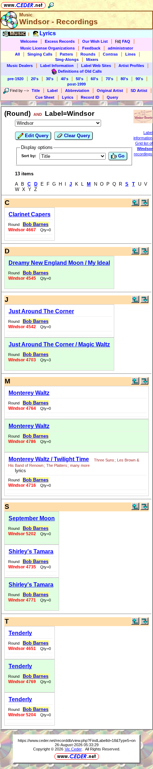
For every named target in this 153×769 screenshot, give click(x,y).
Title (36, 90)
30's (49, 79)
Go (121, 156)
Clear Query (76, 135)
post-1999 (76, 84)
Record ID (90, 97)
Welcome (28, 41)
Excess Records (60, 41)
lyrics (19, 470)
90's (139, 79)
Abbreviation (77, 90)
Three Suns (104, 460)
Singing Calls (39, 54)
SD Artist (139, 90)
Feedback (91, 48)
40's (64, 79)
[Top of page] (135, 204)
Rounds (87, 54)
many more (80, 465)
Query (112, 97)
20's (34, 79)
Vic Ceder (73, 749)
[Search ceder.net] (51, 4)
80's (124, 79)
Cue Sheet (44, 97)
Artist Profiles (131, 65)
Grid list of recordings (143, 148)
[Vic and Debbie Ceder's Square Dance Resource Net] (23, 4)
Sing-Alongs (67, 59)
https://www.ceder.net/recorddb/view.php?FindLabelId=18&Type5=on (77, 740)
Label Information (57, 65)
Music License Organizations (47, 48)
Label (52, 90)
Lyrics (67, 97)
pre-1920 (15, 79)
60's (94, 79)
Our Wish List (95, 41)
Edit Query (35, 135)
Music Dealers (20, 65)
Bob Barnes (35, 224)
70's (109, 79)
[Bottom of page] (144, 204)
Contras (110, 54)
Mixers (92, 59)
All (17, 54)
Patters (66, 54)
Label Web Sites (96, 65)
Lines (130, 54)
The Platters (56, 465)
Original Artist (110, 90)
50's (79, 79)
